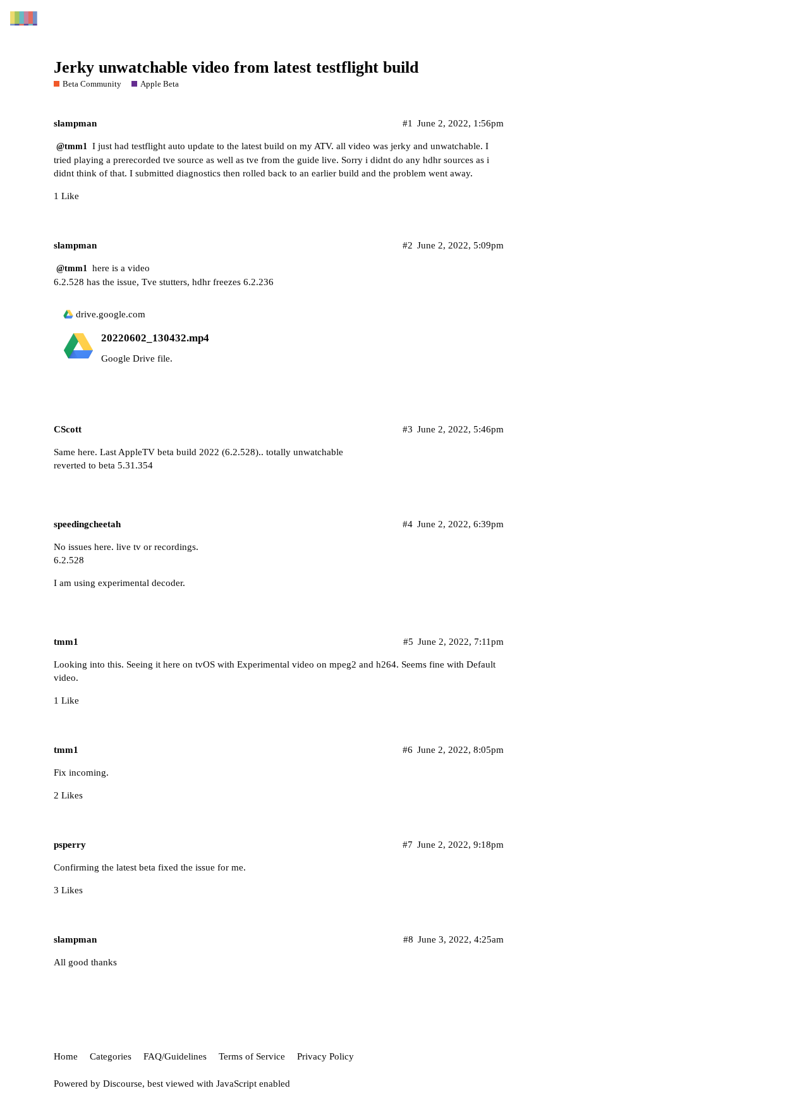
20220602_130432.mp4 (155, 338)
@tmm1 (71, 146)
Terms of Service (252, 1056)
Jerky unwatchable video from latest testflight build (236, 67)
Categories (110, 1056)
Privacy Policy (325, 1056)
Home (66, 1056)
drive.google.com (110, 314)
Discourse (122, 1084)
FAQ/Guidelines (175, 1056)
